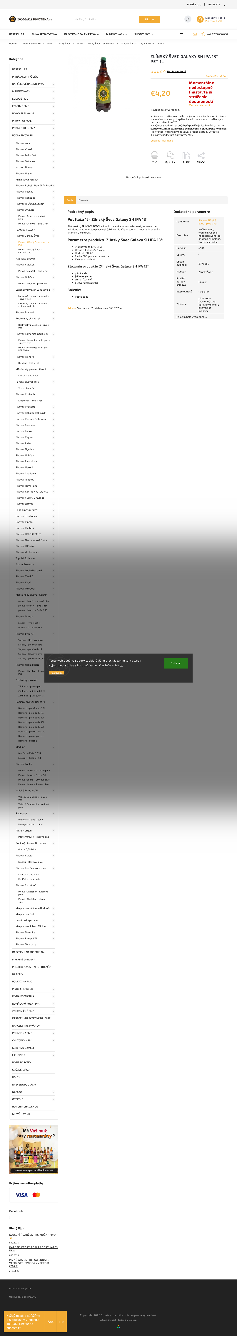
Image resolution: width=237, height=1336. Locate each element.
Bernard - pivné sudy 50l (31, 708)
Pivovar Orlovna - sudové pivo (31, 217)
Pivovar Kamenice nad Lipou (32, 333)
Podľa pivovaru (22, 135)
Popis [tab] (70, 200)
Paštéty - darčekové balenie (31, 1018)
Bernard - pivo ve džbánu (31, 731)
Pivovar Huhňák (25, 455)
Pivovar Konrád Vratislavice (32, 491)
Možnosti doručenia (200, 104)
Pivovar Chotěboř (26, 885)
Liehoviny (18, 1054)
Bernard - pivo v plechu (30, 736)
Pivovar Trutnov (25, 479)
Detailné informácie (162, 140)
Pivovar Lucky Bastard (29, 570)
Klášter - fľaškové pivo (30, 861)
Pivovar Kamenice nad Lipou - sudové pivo (34, 341)
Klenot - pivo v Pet (28, 375)
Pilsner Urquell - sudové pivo (33, 836)
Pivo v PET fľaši (22, 120)
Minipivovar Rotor (26, 914)
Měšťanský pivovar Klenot (31, 369)
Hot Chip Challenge (25, 1106)
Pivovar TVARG (24, 576)
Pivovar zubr (23, 143)
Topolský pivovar (25, 558)
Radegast (21, 813)
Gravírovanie (21, 1113)
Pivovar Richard (25, 356)
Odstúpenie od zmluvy (22, 1296)
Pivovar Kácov (24, 430)
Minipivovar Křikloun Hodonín (33, 908)
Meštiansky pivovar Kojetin (31, 594)
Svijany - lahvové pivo (30, 653)
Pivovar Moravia (25, 588)
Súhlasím (176, 663)
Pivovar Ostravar (26, 161)
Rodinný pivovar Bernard (30, 701)
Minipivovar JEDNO (27, 179)
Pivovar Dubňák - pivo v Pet (33, 283)
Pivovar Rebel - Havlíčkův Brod (34, 185)
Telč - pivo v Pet (27, 387)
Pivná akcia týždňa (25, 76)
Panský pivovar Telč (27, 381)
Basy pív (17, 974)
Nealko (17, 1091)
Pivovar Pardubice (26, 461)
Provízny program (20, 1288)
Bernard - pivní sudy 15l (31, 712)
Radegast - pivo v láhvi (30, 824)
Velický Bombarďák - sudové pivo (33, 805)
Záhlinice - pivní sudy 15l (31, 695)
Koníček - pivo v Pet (28, 874)
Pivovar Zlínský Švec (27, 235)
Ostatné (17, 1099)
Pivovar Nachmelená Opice (31, 540)
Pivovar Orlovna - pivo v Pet (33, 223)
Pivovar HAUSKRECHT (28, 534)
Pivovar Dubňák (25, 277)
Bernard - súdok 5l (28, 740)
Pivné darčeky (21, 1062)
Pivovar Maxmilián (26, 932)
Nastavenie (57, 673)
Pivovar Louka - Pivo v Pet (32, 774)
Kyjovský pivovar (25, 258)
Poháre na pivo (22, 1033)
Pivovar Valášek (25, 264)
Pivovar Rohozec (25, 197)
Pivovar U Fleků (25, 546)
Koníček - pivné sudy (29, 878)
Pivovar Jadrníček (26, 155)
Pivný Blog (194, 4)
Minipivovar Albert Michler (31, 926)
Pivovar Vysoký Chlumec (30, 497)
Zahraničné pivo (23, 1011)
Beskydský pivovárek (28, 318)
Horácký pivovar (25, 229)
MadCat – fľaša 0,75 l (29, 753)
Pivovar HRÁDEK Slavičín (30, 203)
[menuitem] (18, 34)
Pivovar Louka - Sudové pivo (33, 784)
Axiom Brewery (25, 564)
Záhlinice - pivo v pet (29, 686)
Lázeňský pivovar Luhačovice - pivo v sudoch (33, 305)
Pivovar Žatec (24, 443)
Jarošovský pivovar (27, 920)
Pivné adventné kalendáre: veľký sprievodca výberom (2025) (29, 1263)
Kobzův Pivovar (25, 167)
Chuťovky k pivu (22, 1040)
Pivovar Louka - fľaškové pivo (34, 770)
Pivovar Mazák (24, 616)
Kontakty (214, 4)
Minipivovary (21, 91)
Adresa (72, 308)
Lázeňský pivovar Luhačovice (33, 289)
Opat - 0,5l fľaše (27, 849)
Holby (16, 1077)
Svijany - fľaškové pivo (30, 639)
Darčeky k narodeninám (28, 952)
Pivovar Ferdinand (26, 425)
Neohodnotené (176, 71)
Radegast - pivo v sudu (30, 819)
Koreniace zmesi (23, 1047)
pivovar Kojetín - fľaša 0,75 (32, 610)
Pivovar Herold (24, 467)
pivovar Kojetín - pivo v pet (32, 605)
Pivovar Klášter (25, 855)
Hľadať (149, 19)
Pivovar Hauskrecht (27, 664)
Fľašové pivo (20, 106)
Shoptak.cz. (131, 1320)
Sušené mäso (20, 1069)
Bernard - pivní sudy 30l (31, 722)
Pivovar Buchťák (25, 312)
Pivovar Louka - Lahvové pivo (34, 779)
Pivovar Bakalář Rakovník (31, 412)
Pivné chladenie (23, 988)
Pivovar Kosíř (23, 582)
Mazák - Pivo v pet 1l (29, 622)
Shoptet (112, 1320)
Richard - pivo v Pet (28, 362)
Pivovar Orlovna (25, 209)
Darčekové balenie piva (28, 83)
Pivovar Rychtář (25, 527)
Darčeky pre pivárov (26, 1025)
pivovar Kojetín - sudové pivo (33, 600)
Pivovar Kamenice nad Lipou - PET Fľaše (34, 349)
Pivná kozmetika (23, 996)
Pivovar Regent (25, 437)
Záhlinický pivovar (26, 679)
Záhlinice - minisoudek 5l (31, 690)
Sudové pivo (20, 98)
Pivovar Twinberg (26, 944)
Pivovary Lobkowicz (27, 552)
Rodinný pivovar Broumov (31, 843)
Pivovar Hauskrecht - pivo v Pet (33, 672)
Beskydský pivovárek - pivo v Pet (33, 326)
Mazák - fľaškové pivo (30, 627)
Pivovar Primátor (26, 406)
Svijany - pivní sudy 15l (30, 649)
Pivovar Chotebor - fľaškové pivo (33, 893)
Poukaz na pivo (22, 981)
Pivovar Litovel (24, 503)
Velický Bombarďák (27, 790)
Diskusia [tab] (83, 200)
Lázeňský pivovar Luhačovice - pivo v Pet (33, 297)
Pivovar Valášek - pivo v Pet (33, 270)
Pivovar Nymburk (26, 449)
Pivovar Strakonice (27, 515)
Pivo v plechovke (23, 113)
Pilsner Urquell (24, 830)
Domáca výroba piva (25, 1003)
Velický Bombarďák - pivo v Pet (33, 798)
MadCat (20, 746)
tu (121, 665)
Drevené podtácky (24, 1084)
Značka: (217, 75)
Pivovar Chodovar (26, 473)
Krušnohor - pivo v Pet (30, 400)
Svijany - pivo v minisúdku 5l (33, 658)
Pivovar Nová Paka (27, 485)
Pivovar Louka (24, 764)
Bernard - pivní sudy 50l (31, 726)
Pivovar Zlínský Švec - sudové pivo (30, 251)
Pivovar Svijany (25, 633)
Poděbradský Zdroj (27, 509)
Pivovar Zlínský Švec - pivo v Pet (33, 243)
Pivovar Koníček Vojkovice (31, 868)
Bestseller (19, 69)
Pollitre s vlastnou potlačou (32, 966)
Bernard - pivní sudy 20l (31, 717)
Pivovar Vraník (24, 149)
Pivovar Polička (25, 191)
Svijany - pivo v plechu (30, 644)
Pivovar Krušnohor (27, 394)
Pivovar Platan (24, 521)
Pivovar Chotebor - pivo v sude (32, 900)
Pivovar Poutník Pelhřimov (31, 418)
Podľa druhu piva (23, 127)
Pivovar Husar (24, 173)
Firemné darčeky (23, 959)
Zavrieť (215, 168)
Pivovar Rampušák (27, 938)
